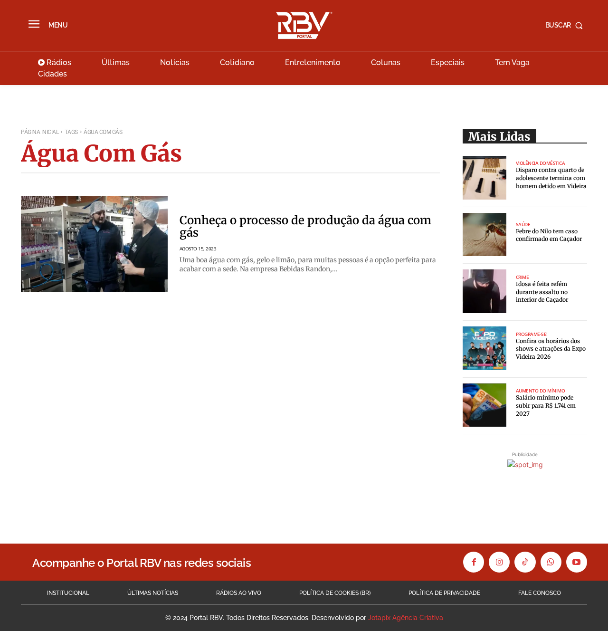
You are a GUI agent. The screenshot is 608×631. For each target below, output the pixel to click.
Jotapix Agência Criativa (405, 617)
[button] (566, 25)
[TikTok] (524, 562)
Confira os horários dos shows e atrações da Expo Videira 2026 (551, 349)
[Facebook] (473, 562)
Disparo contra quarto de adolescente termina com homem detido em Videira (551, 178)
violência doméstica (540, 163)
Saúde (523, 224)
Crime (522, 277)
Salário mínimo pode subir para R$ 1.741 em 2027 (546, 405)
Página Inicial (39, 132)
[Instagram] (499, 562)
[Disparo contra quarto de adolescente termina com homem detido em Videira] (484, 178)
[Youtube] (576, 562)
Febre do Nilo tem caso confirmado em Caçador (549, 235)
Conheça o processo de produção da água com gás (305, 226)
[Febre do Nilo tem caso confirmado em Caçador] (484, 235)
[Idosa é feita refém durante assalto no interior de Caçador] (484, 291)
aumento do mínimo (540, 390)
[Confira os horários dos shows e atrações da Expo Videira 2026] (484, 348)
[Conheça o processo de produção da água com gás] (94, 244)
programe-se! (532, 334)
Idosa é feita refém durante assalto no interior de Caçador (542, 292)
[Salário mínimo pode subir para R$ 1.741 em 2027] (484, 405)
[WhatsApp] (551, 562)
